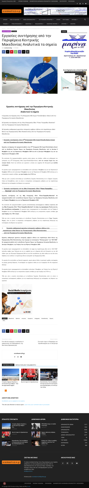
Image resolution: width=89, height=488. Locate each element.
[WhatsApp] (15, 52)
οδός (4, 320)
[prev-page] (3, 391)
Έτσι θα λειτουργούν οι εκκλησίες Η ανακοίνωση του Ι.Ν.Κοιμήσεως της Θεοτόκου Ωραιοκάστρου (12, 343)
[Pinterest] (11, 52)
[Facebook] (77, 3)
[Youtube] (85, 3)
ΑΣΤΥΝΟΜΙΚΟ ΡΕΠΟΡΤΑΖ (46, 19)
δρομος (51, 318)
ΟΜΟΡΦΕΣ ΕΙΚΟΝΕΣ (52, 24)
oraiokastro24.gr (8, 48)
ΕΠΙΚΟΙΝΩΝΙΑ (71, 1)
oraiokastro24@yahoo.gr (39, 476)
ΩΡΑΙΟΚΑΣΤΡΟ (25, 379)
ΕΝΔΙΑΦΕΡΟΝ (39, 24)
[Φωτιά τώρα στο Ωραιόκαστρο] (29, 374)
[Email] (23, 52)
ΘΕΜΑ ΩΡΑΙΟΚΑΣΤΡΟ (29, 19)
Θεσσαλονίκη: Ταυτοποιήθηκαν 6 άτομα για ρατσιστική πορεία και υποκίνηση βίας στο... (20, 442)
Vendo (28, 486)
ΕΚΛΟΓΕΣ (72, 24)
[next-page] (6, 391)
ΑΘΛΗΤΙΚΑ (28, 24)
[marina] (74, 47)
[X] (83, 3)
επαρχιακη (37, 318)
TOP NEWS (14, 31)
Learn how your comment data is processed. (37, 404)
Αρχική (3, 28)
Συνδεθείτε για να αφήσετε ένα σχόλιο (13, 401)
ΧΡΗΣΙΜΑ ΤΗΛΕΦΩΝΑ (23, 1)
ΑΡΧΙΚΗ (5, 19)
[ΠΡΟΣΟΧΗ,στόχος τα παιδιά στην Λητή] (35, 426)
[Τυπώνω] (27, 52)
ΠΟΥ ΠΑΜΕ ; (66, 19)
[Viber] (19, 52)
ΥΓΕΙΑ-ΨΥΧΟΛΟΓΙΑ (17, 24)
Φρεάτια (18, 318)
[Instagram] (80, 3)
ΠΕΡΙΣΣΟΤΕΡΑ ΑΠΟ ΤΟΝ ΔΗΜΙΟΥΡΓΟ (25, 365)
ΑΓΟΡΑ (58, 19)
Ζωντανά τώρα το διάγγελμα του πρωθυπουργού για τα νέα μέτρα (48, 342)
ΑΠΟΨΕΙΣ (64, 24)
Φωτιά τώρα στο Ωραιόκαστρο (29, 382)
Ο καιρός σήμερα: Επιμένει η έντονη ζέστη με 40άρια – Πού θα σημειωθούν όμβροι (10, 383)
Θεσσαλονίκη (44, 318)
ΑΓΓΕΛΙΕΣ (74, 19)
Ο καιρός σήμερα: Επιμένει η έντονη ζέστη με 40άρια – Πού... (19, 425)
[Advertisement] (29, 98)
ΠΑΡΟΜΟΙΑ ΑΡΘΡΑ (8, 365)
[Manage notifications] (4, 483)
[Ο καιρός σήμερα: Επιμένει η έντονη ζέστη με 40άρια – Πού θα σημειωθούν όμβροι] (10, 374)
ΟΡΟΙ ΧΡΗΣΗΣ (27, 483)
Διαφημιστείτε (28, 471)
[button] (85, 20)
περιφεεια (30, 318)
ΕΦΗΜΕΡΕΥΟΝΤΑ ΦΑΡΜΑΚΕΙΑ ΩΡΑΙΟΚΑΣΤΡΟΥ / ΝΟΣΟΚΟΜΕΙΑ (44, 1)
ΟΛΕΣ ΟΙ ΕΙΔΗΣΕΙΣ (14, 19)
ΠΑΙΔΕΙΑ (5, 24)
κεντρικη (24, 318)
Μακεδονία (11, 318)
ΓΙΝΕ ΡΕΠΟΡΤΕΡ (63, 1)
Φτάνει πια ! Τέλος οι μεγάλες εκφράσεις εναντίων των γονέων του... (49, 442)
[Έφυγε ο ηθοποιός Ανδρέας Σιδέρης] (35, 434)
